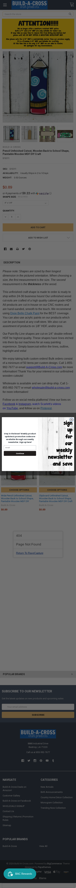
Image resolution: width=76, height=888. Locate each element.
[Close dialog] (71, 420)
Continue (20, 453)
